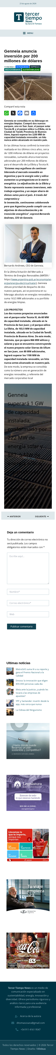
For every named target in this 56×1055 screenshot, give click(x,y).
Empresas (35, 67)
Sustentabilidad (31, 69)
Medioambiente (13, 69)
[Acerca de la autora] (28, 1016)
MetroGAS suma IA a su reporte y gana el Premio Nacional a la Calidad (32, 672)
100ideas (41, 1048)
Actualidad (22, 67)
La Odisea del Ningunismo (29, 709)
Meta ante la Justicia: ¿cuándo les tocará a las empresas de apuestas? (32, 692)
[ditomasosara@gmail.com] (28, 1023)
